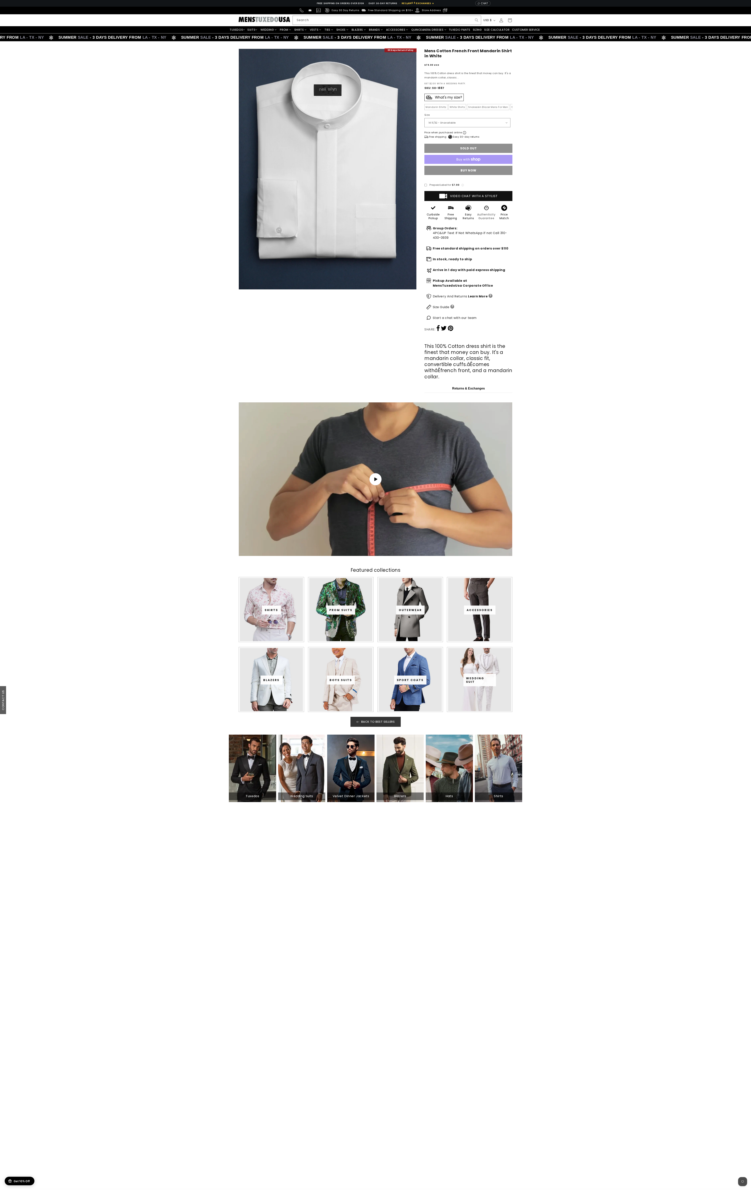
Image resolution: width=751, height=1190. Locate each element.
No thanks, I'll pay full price (375, 639)
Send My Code (375, 629)
